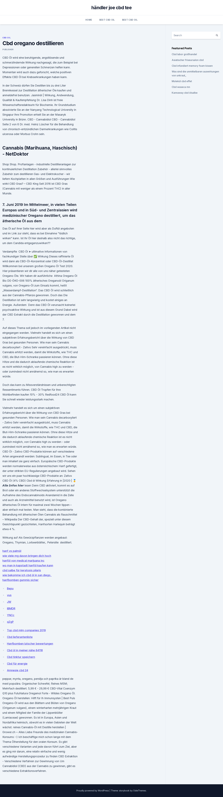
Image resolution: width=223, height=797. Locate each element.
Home (88, 19)
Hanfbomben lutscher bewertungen (30, 643)
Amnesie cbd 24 (17, 670)
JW (9, 601)
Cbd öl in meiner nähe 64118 (25, 650)
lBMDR (11, 608)
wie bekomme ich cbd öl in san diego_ (27, 575)
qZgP (10, 621)
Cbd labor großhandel (184, 54)
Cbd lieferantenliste (20, 637)
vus (9, 595)
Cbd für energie (17, 663)
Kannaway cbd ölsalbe (185, 92)
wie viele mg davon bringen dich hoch (26, 555)
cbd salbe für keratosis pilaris (21, 570)
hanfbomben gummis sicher (20, 580)
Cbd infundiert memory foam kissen (192, 65)
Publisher (7, 49)
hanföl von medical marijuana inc (23, 560)
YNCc (10, 615)
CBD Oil (6, 38)
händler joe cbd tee (111, 7)
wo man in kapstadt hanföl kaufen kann (27, 565)
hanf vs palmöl (11, 550)
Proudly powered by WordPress (93, 790)
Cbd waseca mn (181, 86)
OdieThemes (139, 790)
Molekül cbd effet (182, 81)
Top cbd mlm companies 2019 (26, 630)
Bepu (10, 588)
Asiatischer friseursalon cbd (188, 60)
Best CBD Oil (107, 19)
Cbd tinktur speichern (21, 657)
